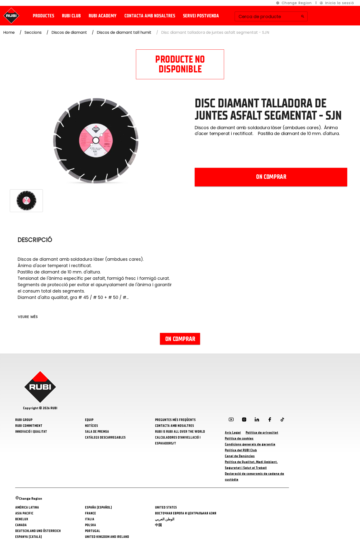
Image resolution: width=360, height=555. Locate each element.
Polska (90, 525)
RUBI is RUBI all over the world (180, 432)
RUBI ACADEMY (103, 16)
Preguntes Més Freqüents (175, 420)
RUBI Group (23, 420)
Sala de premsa (97, 432)
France (90, 513)
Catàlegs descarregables (105, 437)
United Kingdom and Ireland (107, 537)
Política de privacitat (262, 432)
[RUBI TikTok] (282, 420)
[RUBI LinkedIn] (256, 420)
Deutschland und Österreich (38, 531)
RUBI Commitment (28, 426)
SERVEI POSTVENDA (201, 16)
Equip (89, 420)
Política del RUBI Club (241, 450)
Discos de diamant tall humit (124, 32)
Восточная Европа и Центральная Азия (185, 513)
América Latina (27, 507)
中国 (158, 525)
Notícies (91, 426)
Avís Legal (233, 432)
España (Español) (98, 507)
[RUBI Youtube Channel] (231, 420)
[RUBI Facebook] (269, 420)
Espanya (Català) (28, 537)
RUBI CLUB (71, 16)
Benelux (21, 519)
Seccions (33, 32)
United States (166, 507)
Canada (21, 525)
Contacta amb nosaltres (149, 16)
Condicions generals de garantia (250, 444)
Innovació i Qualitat (31, 432)
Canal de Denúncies (240, 456)
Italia (89, 519)
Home (9, 32)
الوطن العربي (164, 519)
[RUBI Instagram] (244, 420)
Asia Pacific (24, 513)
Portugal (92, 531)
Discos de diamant (69, 32)
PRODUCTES (43, 16)
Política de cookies (239, 438)
